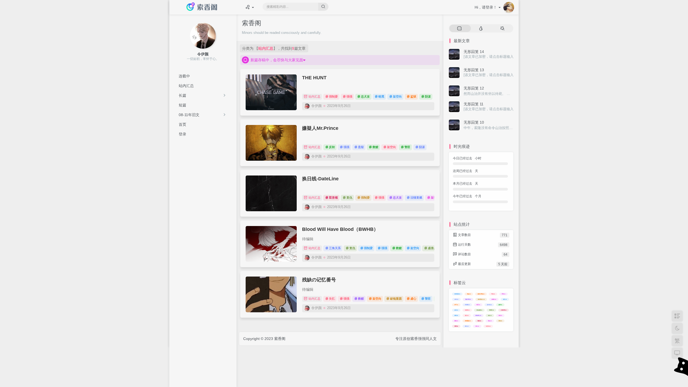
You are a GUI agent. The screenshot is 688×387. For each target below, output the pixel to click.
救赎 (375, 147)
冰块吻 (467, 304)
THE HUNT (314, 77)
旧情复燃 (416, 197)
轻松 (490, 315)
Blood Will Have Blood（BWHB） (340, 229)
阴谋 (428, 96)
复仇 (349, 197)
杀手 (456, 304)
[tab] (459, 28)
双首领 (333, 197)
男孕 (503, 294)
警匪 (407, 147)
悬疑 (361, 147)
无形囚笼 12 (474, 88)
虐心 (413, 298)
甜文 (505, 299)
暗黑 (381, 96)
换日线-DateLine (320, 178)
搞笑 (500, 315)
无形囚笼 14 (474, 51)
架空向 (397, 96)
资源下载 (468, 299)
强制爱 (333, 96)
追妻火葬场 (481, 294)
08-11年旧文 (189, 115)
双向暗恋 (457, 294)
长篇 (182, 95)
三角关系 (335, 248)
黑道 (500, 320)
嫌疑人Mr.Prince (320, 128)
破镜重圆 (396, 298)
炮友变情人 (481, 299)
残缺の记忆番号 (319, 279)
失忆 (332, 298)
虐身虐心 (434, 248)
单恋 (493, 294)
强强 (349, 96)
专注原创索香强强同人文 (416, 338)
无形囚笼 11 (473, 104)
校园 (469, 294)
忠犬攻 (365, 96)
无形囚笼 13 (474, 70)
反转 (332, 147)
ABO (456, 299)
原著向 (494, 299)
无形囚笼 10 (474, 122)
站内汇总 (314, 96)
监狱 (413, 96)
